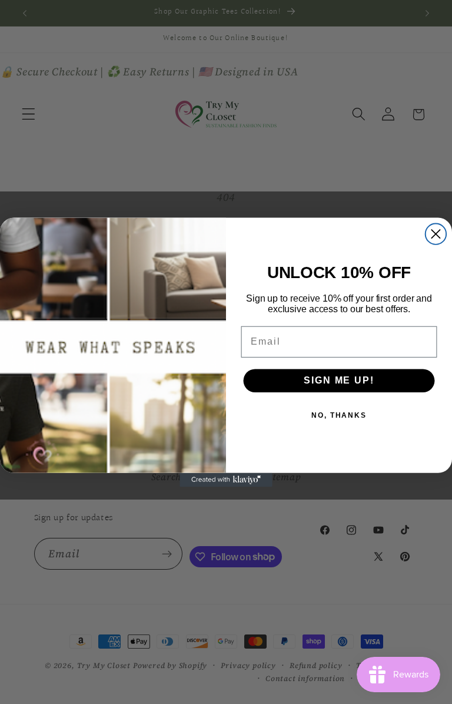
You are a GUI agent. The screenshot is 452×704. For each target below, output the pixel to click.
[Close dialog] (436, 233)
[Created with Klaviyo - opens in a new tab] (226, 479)
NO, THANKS (339, 415)
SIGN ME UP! (339, 380)
